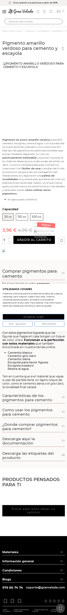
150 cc (22, 216)
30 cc (8, 216)
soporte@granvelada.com (45, 587)
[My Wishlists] (38, 11)
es (59, 11)
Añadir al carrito (34, 240)
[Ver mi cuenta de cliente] (44, 11)
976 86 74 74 (12, 587)
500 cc (36, 216)
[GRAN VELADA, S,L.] (20, 12)
